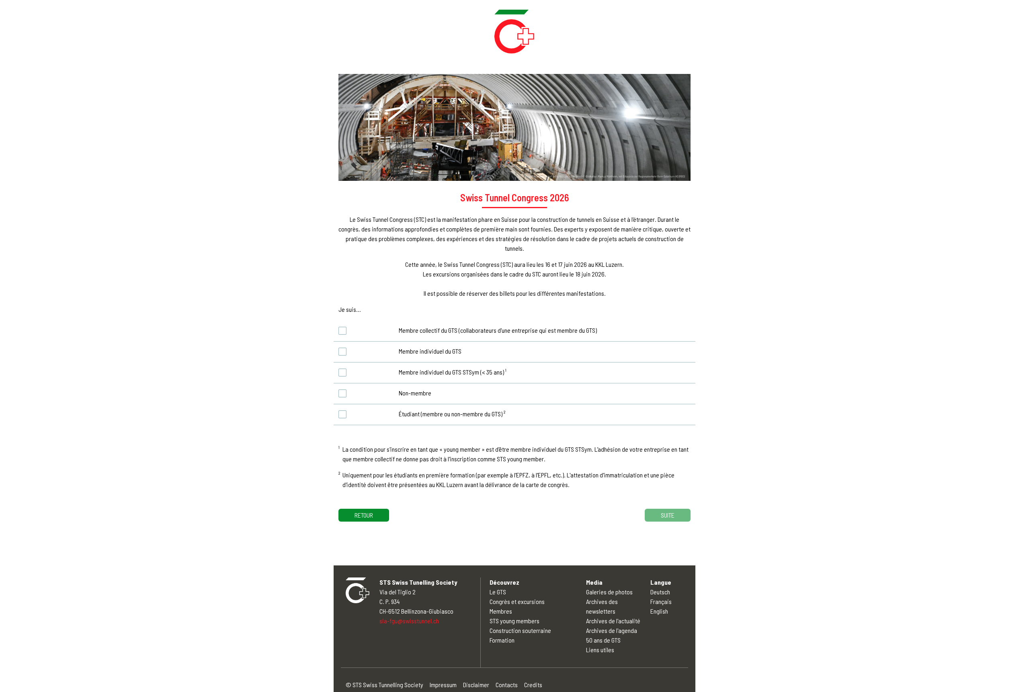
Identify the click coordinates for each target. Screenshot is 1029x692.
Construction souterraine (520, 630)
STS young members (514, 620)
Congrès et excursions (517, 601)
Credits (533, 684)
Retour (364, 515)
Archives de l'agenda (611, 630)
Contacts (507, 684)
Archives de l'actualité (613, 620)
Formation (502, 640)
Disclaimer (476, 684)
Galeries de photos (609, 592)
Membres (501, 611)
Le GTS (498, 592)
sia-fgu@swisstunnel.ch (409, 620)
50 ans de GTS (603, 640)
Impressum (443, 684)
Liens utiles (600, 649)
